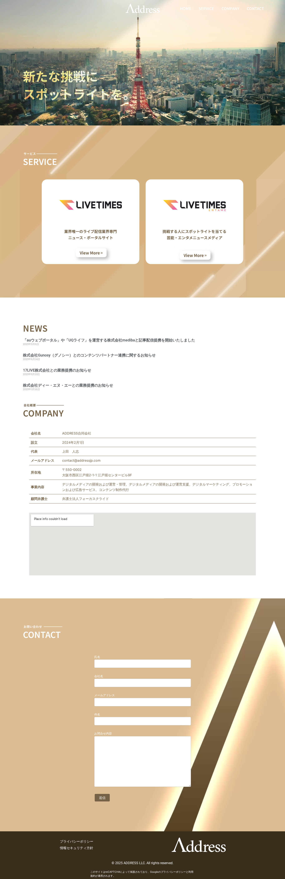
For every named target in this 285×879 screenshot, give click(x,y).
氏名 (97, 657)
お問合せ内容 (104, 733)
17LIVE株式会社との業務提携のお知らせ (57, 370)
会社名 (100, 676)
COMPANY (230, 8)
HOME (185, 8)
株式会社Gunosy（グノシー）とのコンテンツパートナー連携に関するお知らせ (89, 355)
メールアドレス (106, 695)
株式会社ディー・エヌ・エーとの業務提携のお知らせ (68, 385)
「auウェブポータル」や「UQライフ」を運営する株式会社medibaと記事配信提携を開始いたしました (109, 340)
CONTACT (255, 8)
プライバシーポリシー (173, 871)
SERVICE (206, 8)
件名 (98, 714)
